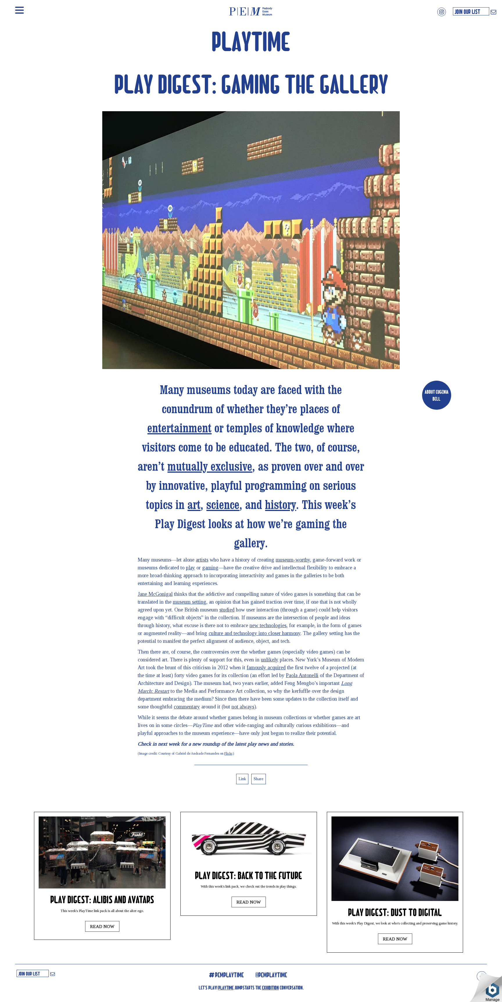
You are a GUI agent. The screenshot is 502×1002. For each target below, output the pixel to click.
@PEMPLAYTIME (271, 974)
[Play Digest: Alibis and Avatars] (102, 886)
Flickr (228, 753)
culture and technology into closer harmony (254, 633)
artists (202, 560)
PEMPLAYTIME (229, 974)
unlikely (269, 660)
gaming (210, 568)
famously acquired (266, 667)
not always (243, 707)
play (190, 568)
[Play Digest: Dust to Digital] (394, 899)
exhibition (270, 987)
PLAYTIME (251, 40)
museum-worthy (293, 560)
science (222, 505)
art (193, 505)
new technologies (268, 625)
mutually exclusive (209, 466)
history (280, 505)
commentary (187, 707)
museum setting (189, 602)
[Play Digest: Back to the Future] (248, 862)
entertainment (179, 428)
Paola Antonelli (302, 675)
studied (226, 610)
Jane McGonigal (155, 594)
